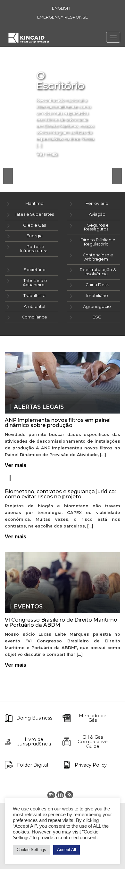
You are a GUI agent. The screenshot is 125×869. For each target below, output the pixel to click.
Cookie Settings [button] (31, 849)
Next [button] (117, 176)
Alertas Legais (39, 407)
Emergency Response (62, 17)
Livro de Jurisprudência (34, 741)
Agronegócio (97, 306)
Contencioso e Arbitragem (98, 257)
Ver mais (46, 154)
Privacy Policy (91, 765)
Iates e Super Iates (34, 214)
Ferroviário (97, 203)
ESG (97, 317)
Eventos (28, 606)
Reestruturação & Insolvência (98, 271)
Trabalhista (34, 295)
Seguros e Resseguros (96, 227)
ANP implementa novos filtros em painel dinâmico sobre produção (58, 422)
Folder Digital (32, 765)
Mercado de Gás (92, 718)
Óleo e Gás (34, 225)
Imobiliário (97, 295)
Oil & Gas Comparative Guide (93, 742)
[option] (62, 96)
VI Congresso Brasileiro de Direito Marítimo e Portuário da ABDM (61, 622)
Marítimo (34, 203)
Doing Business (34, 718)
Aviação (97, 214)
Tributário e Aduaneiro (35, 282)
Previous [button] (8, 176)
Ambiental (34, 306)
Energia (35, 235)
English (61, 8)
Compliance (34, 317)
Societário (35, 269)
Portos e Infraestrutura (33, 248)
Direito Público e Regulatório (97, 241)
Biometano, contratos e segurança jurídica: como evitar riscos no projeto (60, 494)
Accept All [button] (66, 849)
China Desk (97, 284)
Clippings (30, 478)
